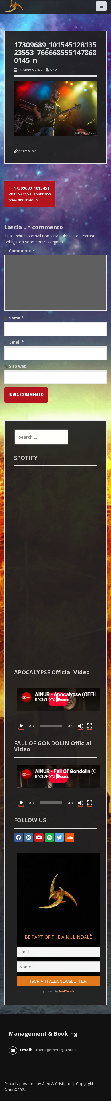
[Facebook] (18, 837)
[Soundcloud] (69, 837)
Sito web (18, 366)
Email (16, 342)
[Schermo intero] (89, 726)
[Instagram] (28, 837)
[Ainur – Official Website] (23, 13)
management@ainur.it (56, 1049)
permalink (27, 150)
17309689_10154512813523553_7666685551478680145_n (30, 194)
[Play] (21, 726)
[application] (55, 708)
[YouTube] (39, 837)
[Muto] (80, 726)
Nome (16, 318)
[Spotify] (49, 837)
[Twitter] (59, 837)
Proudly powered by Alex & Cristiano (37, 1083)
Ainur (9, 1089)
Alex (53, 69)
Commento (22, 250)
